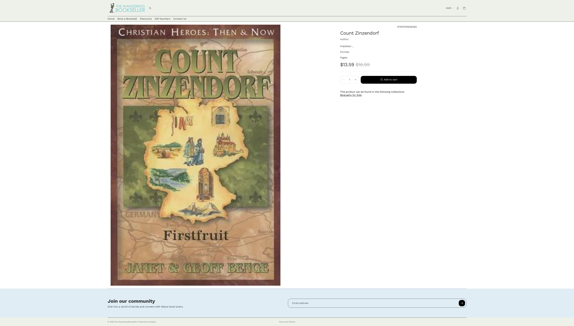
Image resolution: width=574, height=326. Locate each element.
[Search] (150, 8)
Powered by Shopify (147, 322)
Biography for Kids (351, 95)
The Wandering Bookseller (126, 322)
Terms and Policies (287, 322)
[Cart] (464, 8)
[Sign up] (462, 303)
